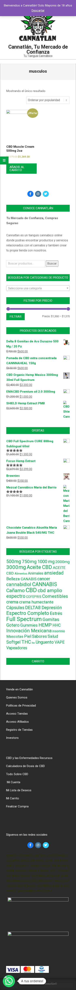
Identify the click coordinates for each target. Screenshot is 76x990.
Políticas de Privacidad (21, 705)
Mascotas (14, 636)
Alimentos (21, 573)
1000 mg (46, 561)
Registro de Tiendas (19, 730)
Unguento (45, 642)
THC (26, 642)
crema (12, 601)
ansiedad (54, 573)
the (33, 643)
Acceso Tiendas (17, 713)
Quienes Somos (16, 697)
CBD (31, 590)
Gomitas (51, 619)
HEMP (45, 625)
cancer (43, 578)
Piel (27, 636)
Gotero (12, 625)
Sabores (39, 636)
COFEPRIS (33, 597)
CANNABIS (44, 584)
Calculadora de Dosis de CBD (25, 766)
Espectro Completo (27, 613)
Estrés (56, 613)
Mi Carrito (12, 798)
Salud (53, 636)
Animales (35, 573)
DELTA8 (33, 607)
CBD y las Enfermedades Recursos (29, 758)
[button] (9, 981)
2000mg (62, 562)
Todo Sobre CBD (17, 774)
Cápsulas (15, 607)
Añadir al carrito (17, 168)
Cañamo (15, 590)
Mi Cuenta (13, 782)
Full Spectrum (24, 619)
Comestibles (55, 596)
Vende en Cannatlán (19, 689)
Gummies (29, 625)
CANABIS (28, 579)
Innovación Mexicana (29, 631)
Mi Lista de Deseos (18, 790)
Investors (12, 738)
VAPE (60, 642)
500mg (13, 561)
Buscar (52, 263)
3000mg (16, 567)
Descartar (38, 10)
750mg (29, 561)
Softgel (13, 642)
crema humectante (36, 602)
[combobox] (38, 288)
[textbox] (38, 288)
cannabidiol (18, 584)
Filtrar (15, 316)
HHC (56, 625)
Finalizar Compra (17, 806)
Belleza (13, 578)
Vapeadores (16, 648)
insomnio (58, 631)
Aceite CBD (39, 567)
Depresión (52, 607)
